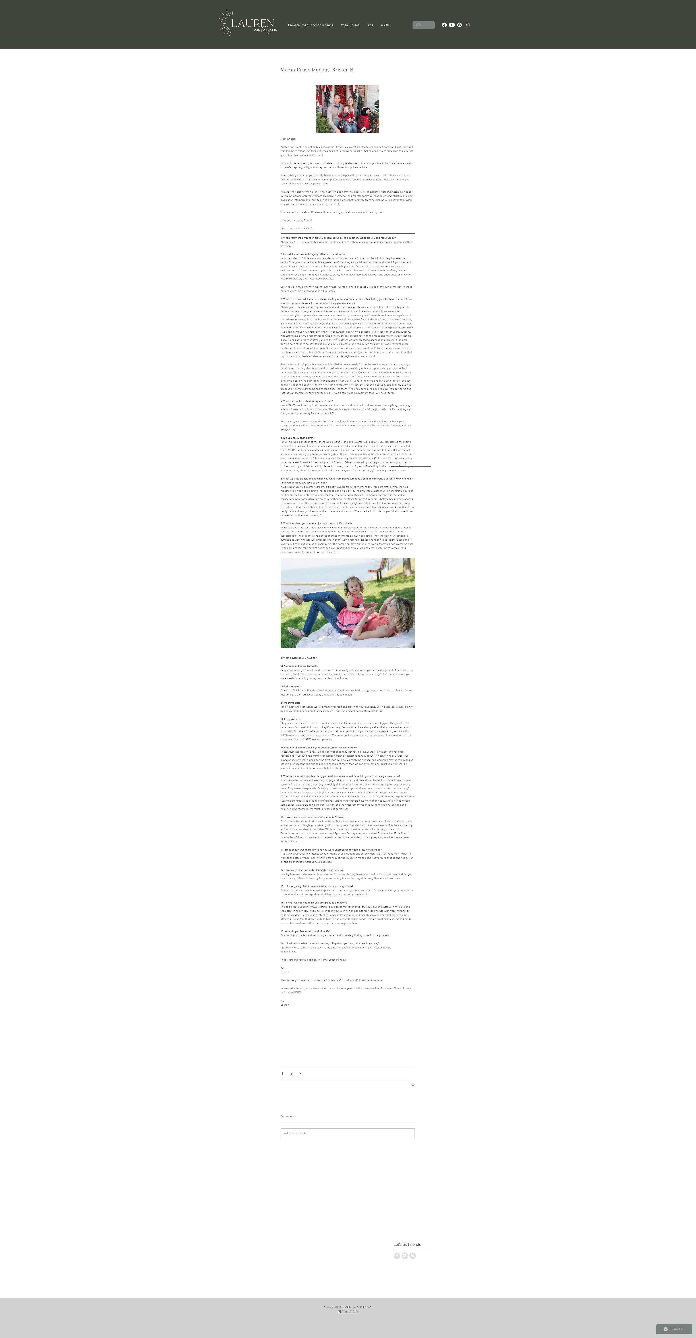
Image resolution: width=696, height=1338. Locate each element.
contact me (348, 1312)
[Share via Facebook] (282, 1073)
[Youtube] (452, 25)
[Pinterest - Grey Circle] (412, 1255)
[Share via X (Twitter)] (291, 1073)
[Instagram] (467, 25)
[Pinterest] (459, 25)
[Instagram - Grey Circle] (404, 1255)
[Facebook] (444, 25)
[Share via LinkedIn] (300, 1073)
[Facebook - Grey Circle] (397, 1255)
